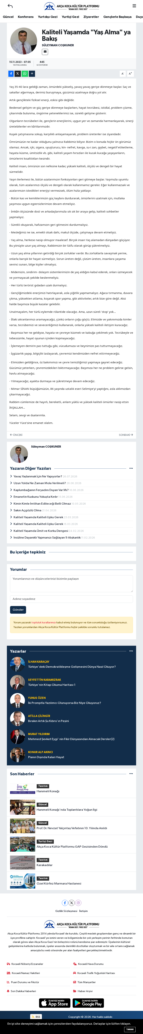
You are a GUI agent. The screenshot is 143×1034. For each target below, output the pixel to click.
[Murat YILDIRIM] (17, 736)
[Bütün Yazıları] (131, 468)
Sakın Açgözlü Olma (28, 510)
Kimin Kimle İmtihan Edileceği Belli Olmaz (43, 503)
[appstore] (55, 1003)
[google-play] (88, 1003)
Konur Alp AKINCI (40, 752)
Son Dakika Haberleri (23, 991)
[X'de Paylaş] (18, 74)
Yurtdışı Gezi (47, 17)
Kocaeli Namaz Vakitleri (26, 973)
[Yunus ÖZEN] (17, 700)
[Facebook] (65, 903)
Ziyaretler (91, 17)
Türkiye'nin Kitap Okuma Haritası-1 (51, 685)
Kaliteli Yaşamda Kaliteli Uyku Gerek (39, 517)
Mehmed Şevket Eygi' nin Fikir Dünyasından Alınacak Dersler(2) (71, 739)
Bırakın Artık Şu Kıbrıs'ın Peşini (48, 721)
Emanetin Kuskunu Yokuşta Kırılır (36, 496)
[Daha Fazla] (32, 74)
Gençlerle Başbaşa (117, 17)
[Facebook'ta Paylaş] (11, 74)
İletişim (83, 911)
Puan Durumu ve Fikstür (25, 982)
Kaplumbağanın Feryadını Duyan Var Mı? (41, 490)
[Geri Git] (10, 6)
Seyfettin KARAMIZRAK (44, 680)
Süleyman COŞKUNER (58, 45)
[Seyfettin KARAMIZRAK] (17, 682)
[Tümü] (131, 651)
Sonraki (125, 435)
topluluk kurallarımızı (43, 622)
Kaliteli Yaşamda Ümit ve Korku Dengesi (41, 531)
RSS (37, 1017)
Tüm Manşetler (86, 982)
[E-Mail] (45, 52)
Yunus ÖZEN (37, 698)
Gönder (18, 609)
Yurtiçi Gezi (70, 17)
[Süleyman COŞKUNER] (23, 41)
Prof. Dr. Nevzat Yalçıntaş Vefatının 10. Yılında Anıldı (72, 828)
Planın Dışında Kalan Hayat (46, 757)
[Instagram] (78, 903)
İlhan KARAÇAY (38, 661)
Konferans (26, 17)
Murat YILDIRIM (39, 734)
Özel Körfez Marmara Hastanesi (59, 883)
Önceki (17, 435)
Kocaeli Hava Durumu (91, 964)
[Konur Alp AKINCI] (17, 754)
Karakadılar (45, 865)
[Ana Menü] (134, 6)
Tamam (130, 1029)
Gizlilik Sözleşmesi (66, 911)
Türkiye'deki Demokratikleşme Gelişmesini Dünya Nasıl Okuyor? (72, 666)
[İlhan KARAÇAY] (17, 664)
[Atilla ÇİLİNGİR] (17, 718)
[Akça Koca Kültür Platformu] (71, 6)
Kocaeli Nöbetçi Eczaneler (27, 964)
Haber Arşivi (85, 991)
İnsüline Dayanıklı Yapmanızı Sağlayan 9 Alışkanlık (47, 537)
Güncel (8, 17)
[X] (72, 903)
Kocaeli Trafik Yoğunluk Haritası (96, 973)
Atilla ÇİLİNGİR (39, 716)
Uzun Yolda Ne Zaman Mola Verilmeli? (40, 483)
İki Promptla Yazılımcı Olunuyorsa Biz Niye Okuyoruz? (64, 703)
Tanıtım (43, 786)
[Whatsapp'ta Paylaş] (25, 74)
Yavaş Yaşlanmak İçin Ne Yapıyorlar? (38, 476)
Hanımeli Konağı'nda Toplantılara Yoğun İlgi (67, 809)
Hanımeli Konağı (48, 791)
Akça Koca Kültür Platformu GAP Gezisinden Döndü (72, 846)
